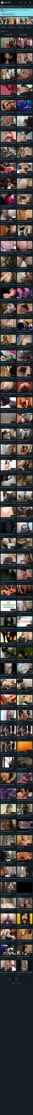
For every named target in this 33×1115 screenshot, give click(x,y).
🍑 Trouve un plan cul (17, 6)
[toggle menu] (20, 2)
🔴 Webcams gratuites (6, 6)
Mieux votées (11, 27)
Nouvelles (20, 27)
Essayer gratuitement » (8, 14)
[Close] (31, 10)
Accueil (3, 27)
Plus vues (28, 27)
